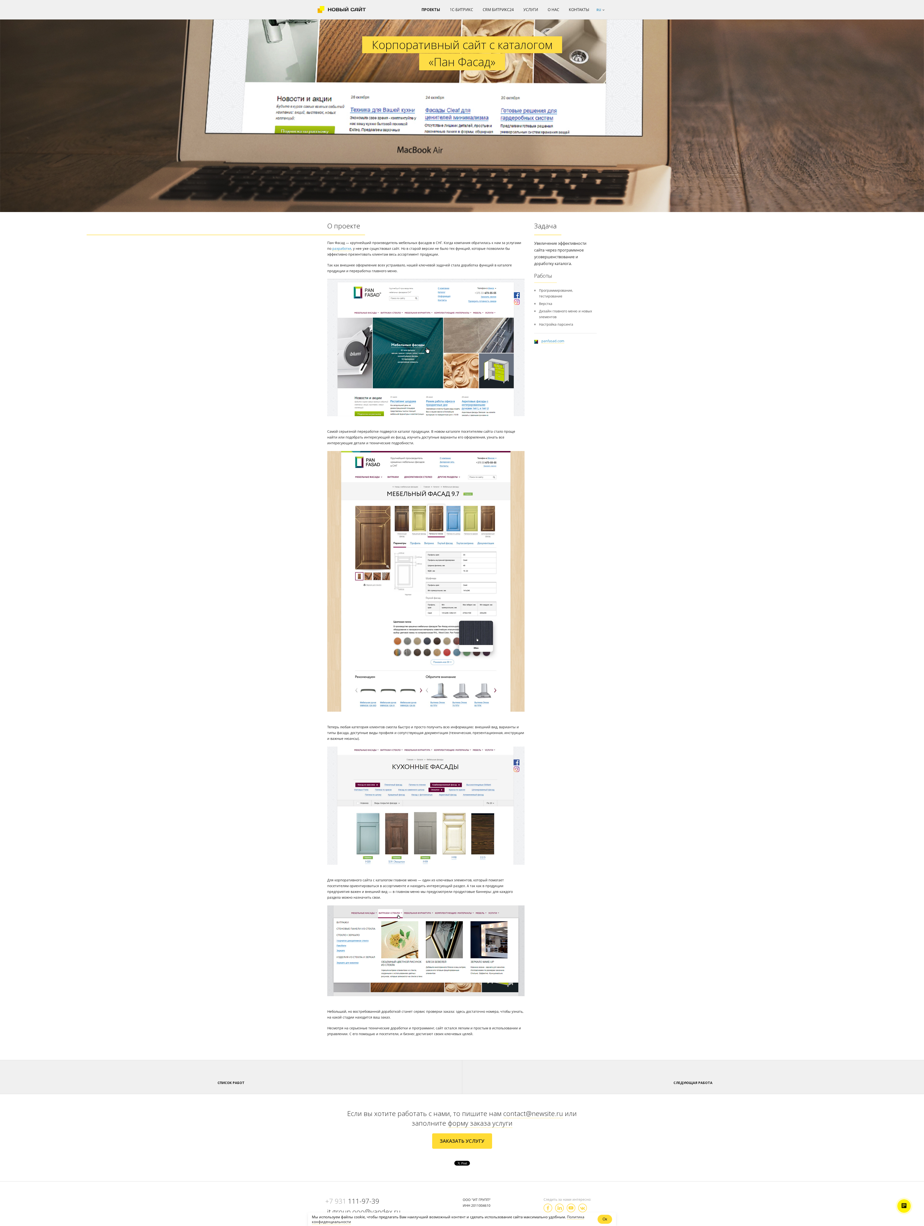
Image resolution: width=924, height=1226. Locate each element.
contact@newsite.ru (533, 1113)
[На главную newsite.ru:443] (342, 9)
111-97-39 (352, 1201)
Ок (605, 1219)
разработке (341, 248)
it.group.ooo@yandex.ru (364, 1211)
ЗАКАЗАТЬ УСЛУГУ (462, 1141)
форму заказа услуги (480, 1123)
